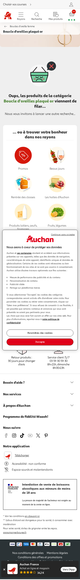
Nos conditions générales (27, 553)
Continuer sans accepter (63, 234)
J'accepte (40, 341)
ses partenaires (24, 252)
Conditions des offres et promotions (40, 557)
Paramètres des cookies (40, 332)
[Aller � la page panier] (72, 15)
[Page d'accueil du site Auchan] (8, 16)
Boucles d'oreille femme (22, 26)
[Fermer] (4, 569)
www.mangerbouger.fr (14, 532)
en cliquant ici (32, 516)
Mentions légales (57, 553)
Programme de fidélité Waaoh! (25, 416)
